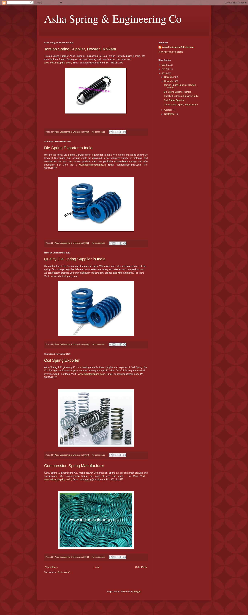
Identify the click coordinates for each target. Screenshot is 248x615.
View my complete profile (170, 52)
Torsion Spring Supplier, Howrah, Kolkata (80, 49)
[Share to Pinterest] (124, 132)
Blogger (137, 591)
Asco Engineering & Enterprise (178, 47)
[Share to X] (117, 132)
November (169, 81)
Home (96, 567)
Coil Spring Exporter (62, 360)
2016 (164, 73)
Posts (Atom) (64, 572)
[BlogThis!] (114, 132)
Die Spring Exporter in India (68, 148)
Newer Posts (51, 567)
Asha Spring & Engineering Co (113, 18)
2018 (164, 65)
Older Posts (141, 567)
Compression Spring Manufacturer (74, 465)
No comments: (98, 132)
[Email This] (111, 132)
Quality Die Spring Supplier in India (74, 259)
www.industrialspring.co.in (57, 62)
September (170, 114)
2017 (164, 69)
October (168, 110)
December (169, 77)
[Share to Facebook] (121, 132)
